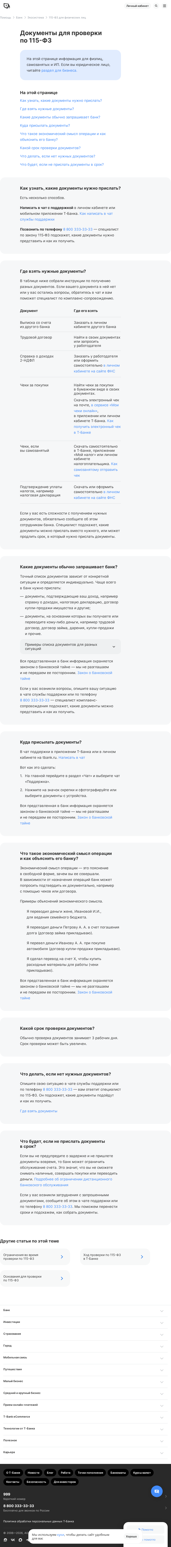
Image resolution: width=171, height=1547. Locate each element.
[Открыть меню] (164, 6)
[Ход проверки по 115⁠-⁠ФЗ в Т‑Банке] (115, 1257)
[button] (70, 646)
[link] (59, 70)
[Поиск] (156, 6)
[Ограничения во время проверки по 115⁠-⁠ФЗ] (35, 1257)
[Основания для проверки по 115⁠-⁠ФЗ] (35, 1278)
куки (60, 1534)
